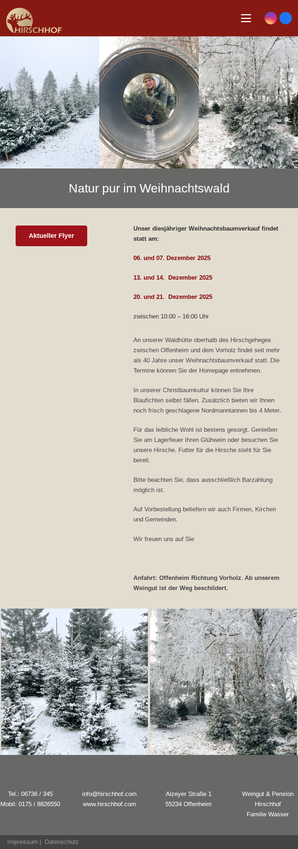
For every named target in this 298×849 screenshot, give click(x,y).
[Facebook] (285, 18)
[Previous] (11, 682)
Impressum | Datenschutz (39, 841)
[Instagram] (271, 18)
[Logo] (34, 20)
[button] (246, 18)
